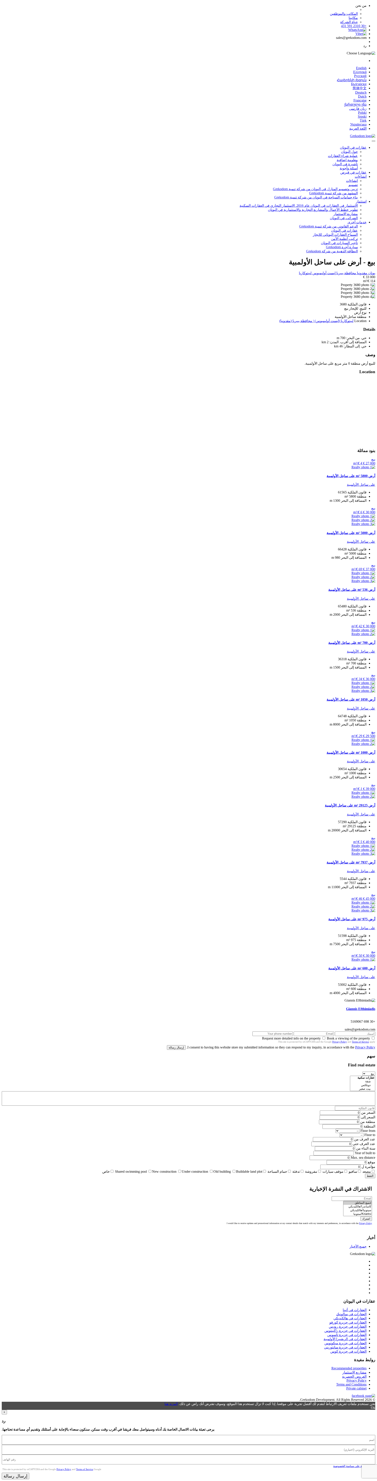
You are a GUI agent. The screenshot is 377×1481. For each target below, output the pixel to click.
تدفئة (296, 1171)
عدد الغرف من (364, 1139)
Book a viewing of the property (348, 1038)
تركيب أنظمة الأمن (344, 239)
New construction (164, 1171)
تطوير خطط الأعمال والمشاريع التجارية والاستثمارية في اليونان (313, 210)
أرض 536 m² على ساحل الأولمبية (351, 589)
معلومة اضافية (347, 160)
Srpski (362, 116)
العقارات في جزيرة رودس (348, 1326)
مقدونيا (361, 273)
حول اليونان (349, 151)
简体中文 (360, 88)
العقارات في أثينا (355, 1310)
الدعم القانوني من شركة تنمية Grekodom (328, 226)
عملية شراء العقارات (343, 156)
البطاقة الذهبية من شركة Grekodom (332, 251)
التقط (370, 1176)
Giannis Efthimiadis (360, 1009)
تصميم (353, 185)
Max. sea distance (363, 1157)
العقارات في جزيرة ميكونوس (345, 1343)
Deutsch (361, 92)
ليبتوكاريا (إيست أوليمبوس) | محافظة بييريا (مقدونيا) (316, 321)
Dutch (362, 96)
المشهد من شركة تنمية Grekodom (333, 193)
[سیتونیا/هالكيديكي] (357, 1210)
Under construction (195, 1171)
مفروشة (311, 1171)
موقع (371, 1162)
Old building (222, 1171)
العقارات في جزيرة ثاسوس (347, 1335)
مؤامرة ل (368, 1167)
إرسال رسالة (176, 1047)
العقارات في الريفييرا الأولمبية (345, 1339)
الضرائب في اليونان (344, 218)
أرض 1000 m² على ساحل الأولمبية (351, 752)
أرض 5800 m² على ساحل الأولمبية (351, 476)
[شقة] (362, 1081)
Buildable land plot (249, 1171)
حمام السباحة (277, 1171)
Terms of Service (360, 1041)
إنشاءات (361, 176)
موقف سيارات (332, 1171)
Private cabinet (356, 1388)
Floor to (369, 1135)
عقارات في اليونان (353, 147)
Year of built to (365, 1153)
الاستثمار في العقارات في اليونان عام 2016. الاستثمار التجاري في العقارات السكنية (299, 205)
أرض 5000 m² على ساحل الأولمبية (351, 533)
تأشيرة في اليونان (345, 164)
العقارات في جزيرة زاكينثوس (345, 1331)
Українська (358, 124)
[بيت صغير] (362, 1089)
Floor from (367, 1131)
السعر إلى (368, 1117)
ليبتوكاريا (305, 273)
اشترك (366, 1218)
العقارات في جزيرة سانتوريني (345, 1347)
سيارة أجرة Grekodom (342, 247)
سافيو (353, 1171)
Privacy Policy (339, 1041)
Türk (363, 120)
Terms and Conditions (351, 1384)
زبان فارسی (358, 108)
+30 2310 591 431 (354, 26)
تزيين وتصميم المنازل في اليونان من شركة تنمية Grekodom (315, 189)
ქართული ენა (355, 104)
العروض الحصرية (354, 1376)
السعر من (368, 1112)
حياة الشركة (349, 22)
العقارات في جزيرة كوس (348, 1351)
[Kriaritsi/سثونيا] (357, 1214)
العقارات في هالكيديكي (350, 1318)
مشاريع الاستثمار (346, 214)
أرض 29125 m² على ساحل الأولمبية (350, 805)
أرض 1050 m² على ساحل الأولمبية (351, 699)
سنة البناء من (365, 1148)
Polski (362, 112)
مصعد (366, 1171)
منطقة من (367, 1122)
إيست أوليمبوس (324, 273)
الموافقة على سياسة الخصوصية (352, 1466)
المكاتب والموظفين (344, 14)
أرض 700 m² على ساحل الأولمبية (351, 643)
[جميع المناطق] (357, 1203)
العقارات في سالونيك (351, 1314)
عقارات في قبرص (353, 172)
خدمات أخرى (357, 222)
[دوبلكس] (362, 1085)
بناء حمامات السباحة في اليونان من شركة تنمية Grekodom (316, 197)
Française (360, 100)
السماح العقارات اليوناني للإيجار (335, 234)
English (361, 68)
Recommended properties (349, 1368)
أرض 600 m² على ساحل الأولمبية (351, 968)
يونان (371, 273)
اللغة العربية (358, 128)
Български (359, 84)
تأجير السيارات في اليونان (339, 243)
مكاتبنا (353, 18)
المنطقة (369, 1126)
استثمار (361, 201)
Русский (360, 76)
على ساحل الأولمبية (361, 484)
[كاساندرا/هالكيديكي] (357, 1207)
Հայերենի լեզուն (352, 80)
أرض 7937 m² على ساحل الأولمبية (351, 862)
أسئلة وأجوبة (349, 168)
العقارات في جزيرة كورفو (348, 1322)
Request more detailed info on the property (291, 1038)
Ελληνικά (360, 72)
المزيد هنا (171, 1404)
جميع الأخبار (358, 1246)
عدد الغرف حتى (364, 1144)
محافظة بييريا (346, 273)
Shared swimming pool (131, 1171)
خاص (106, 1171)
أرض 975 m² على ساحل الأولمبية (351, 919)
